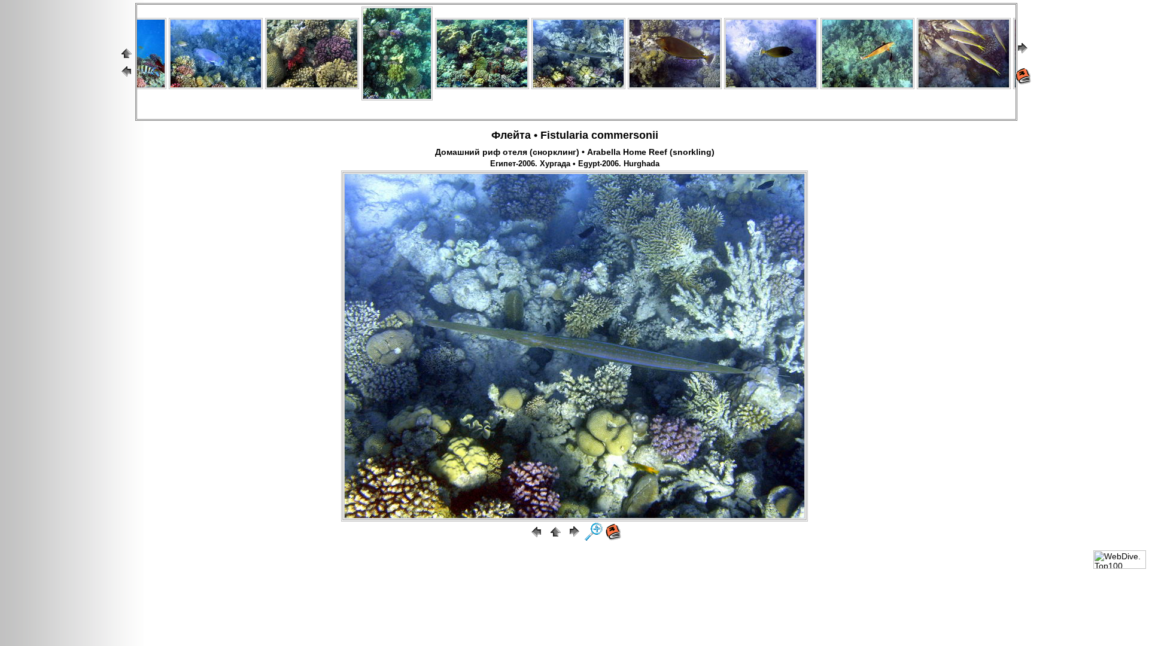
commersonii (624, 135)
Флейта (511, 135)
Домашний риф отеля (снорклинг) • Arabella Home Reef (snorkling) (575, 152)
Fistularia (564, 135)
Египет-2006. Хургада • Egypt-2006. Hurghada (574, 164)
